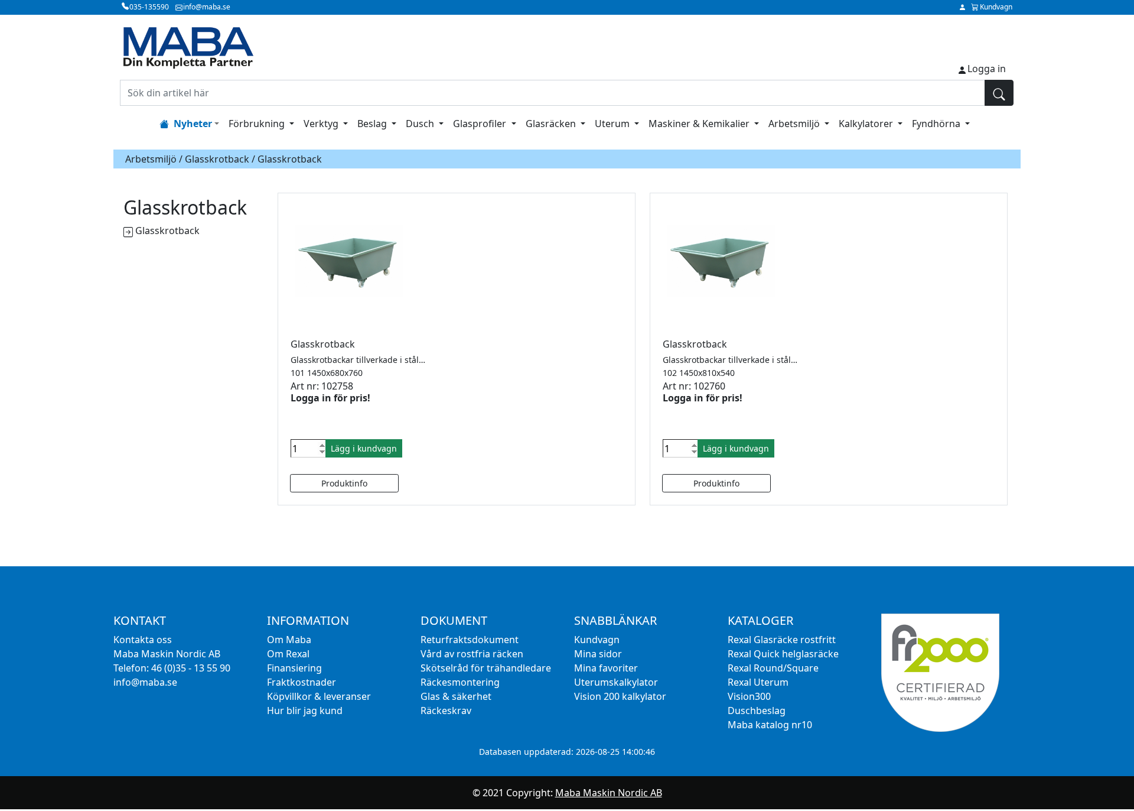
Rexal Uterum (758, 682)
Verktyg (322, 123)
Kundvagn (597, 639)
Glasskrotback (217, 159)
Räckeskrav (446, 710)
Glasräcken (552, 123)
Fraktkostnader (301, 682)
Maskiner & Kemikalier (700, 123)
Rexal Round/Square (773, 667)
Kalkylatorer (867, 123)
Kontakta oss (142, 639)
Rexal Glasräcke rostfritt (782, 639)
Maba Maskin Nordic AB (608, 792)
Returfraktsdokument (470, 639)
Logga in (986, 68)
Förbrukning (258, 123)
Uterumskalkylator (616, 682)
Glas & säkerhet (456, 696)
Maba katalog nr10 (770, 724)
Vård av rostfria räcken (472, 653)
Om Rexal (288, 653)
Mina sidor (598, 653)
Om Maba (289, 639)
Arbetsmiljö (795, 123)
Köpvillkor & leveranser (319, 696)
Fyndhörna (937, 123)
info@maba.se (145, 682)
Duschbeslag (757, 710)
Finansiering (294, 667)
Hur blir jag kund (305, 710)
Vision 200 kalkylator (620, 696)
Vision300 (749, 696)
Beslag (373, 123)
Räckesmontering (460, 682)
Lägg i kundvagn (364, 448)
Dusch (421, 123)
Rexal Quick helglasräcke (783, 653)
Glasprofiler (481, 123)
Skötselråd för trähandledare (486, 667)
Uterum (613, 123)
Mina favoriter (606, 667)
